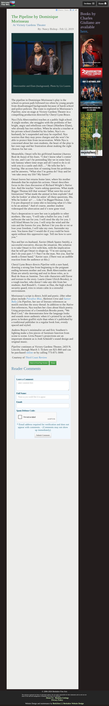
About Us (49, 698)
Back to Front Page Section (38, 363)
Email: (19, 402)
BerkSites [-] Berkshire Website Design (68, 704)
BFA (94, 157)
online (30, 352)
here (83, 31)
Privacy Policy (57, 700)
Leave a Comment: (24, 379)
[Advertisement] (42, 565)
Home (101, 3)
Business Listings (62, 698)
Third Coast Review (36, 357)
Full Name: (21, 393)
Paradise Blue (34, 298)
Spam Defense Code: (25, 411)
